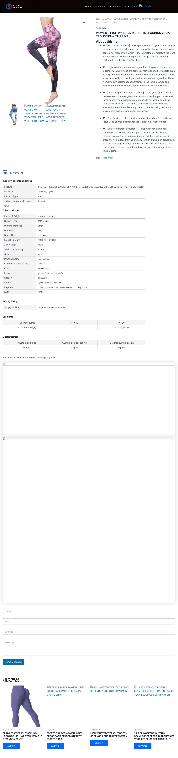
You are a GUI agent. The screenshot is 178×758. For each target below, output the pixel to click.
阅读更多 (11, 745)
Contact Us (131, 6)
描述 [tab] (5, 173)
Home (88, 6)
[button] (36, 6)
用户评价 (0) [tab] (16, 173)
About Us (100, 6)
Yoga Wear (107, 19)
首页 (98, 19)
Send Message (13, 662)
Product (114, 6)
